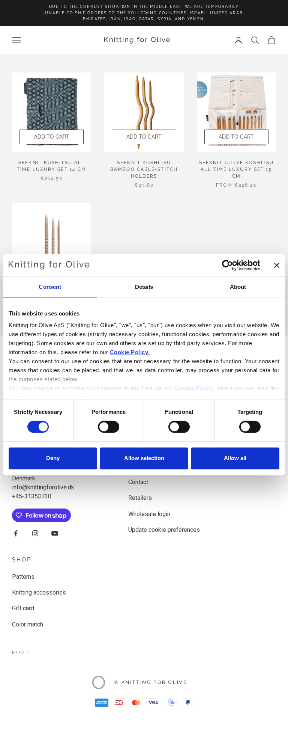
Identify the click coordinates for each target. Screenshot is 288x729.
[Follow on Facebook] (16, 533)
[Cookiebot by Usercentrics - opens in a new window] (227, 265)
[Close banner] (276, 265)
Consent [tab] (50, 287)
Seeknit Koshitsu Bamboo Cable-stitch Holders (144, 169)
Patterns (23, 576)
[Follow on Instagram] (35, 533)
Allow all (235, 458)
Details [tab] (144, 287)
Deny (53, 458)
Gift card (23, 608)
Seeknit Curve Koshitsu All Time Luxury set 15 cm (236, 169)
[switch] (108, 427)
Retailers (140, 497)
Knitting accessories (39, 592)
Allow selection (144, 458)
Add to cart (51, 137)
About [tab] (238, 287)
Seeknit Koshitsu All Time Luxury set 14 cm (51, 166)
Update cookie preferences (164, 529)
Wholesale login (149, 514)
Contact (138, 482)
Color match (27, 624)
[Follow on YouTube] (54, 533)
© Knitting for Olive (151, 682)
